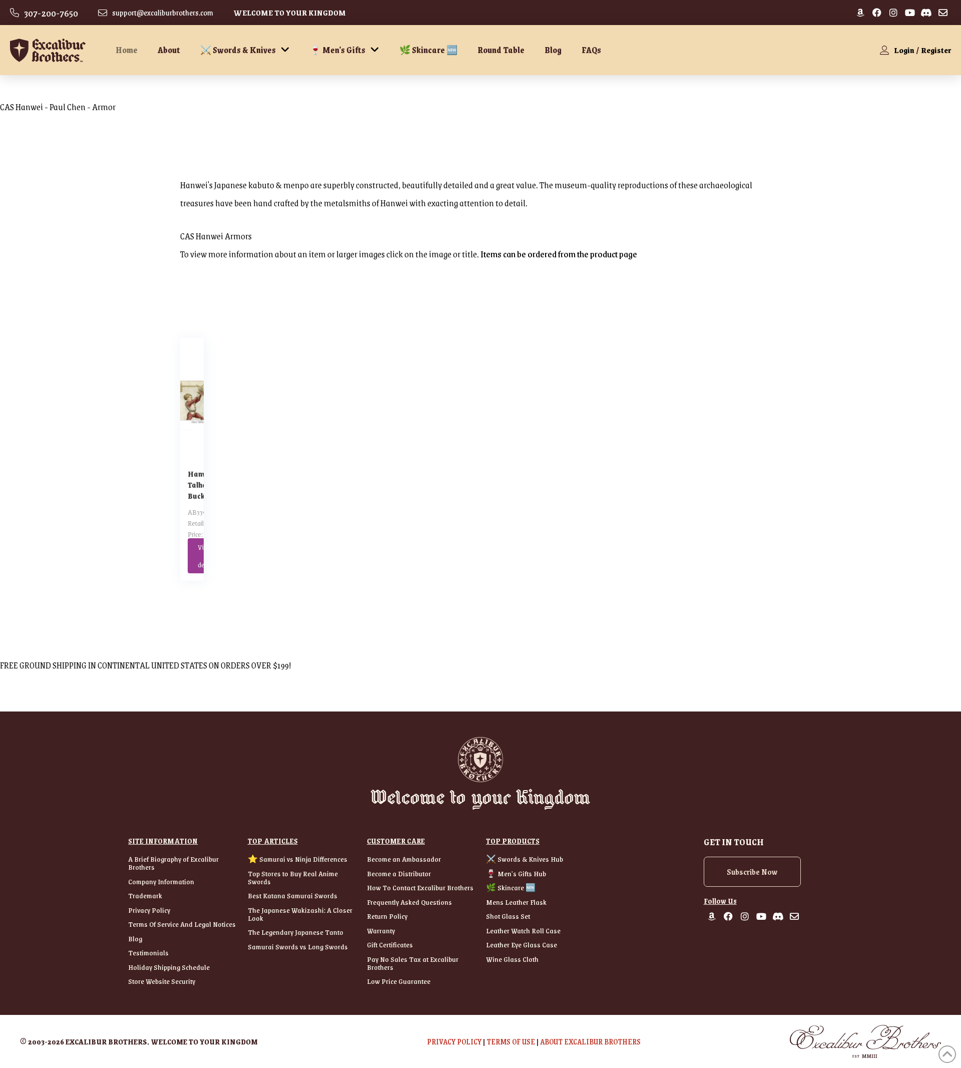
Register (936, 50)
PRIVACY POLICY (454, 1041)
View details (203, 555)
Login (904, 50)
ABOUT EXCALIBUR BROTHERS (590, 1041)
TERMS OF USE (511, 1041)
